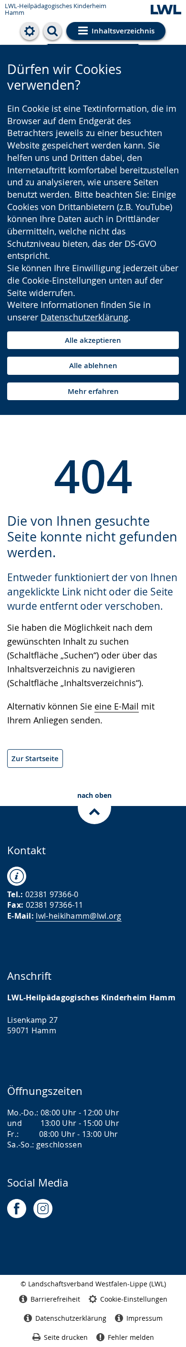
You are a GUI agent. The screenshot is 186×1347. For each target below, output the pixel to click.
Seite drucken (66, 1337)
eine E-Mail (116, 706)
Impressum (144, 1318)
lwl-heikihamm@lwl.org (78, 916)
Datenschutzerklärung (84, 317)
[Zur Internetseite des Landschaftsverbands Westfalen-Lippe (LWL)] (166, 10)
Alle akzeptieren (93, 340)
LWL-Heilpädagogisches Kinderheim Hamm (55, 9)
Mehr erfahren (93, 391)
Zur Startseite (35, 758)
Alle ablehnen (93, 366)
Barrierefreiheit (55, 1299)
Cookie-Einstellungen (133, 1299)
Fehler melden (131, 1337)
